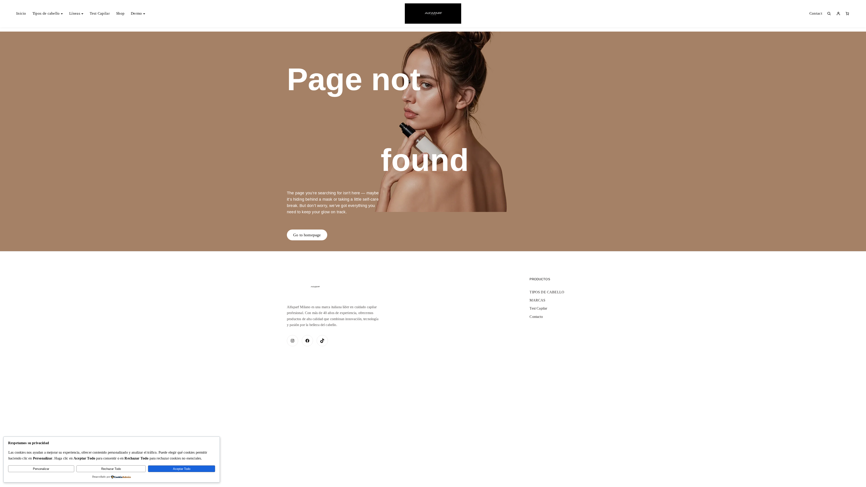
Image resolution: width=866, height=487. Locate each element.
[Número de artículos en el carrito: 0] (847, 13)
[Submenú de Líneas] (82, 13)
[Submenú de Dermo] (144, 13)
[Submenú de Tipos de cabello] (62, 13)
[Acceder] (838, 13)
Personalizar (41, 469)
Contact (815, 13)
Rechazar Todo (111, 469)
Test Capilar (538, 308)
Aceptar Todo (181, 469)
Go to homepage (307, 235)
